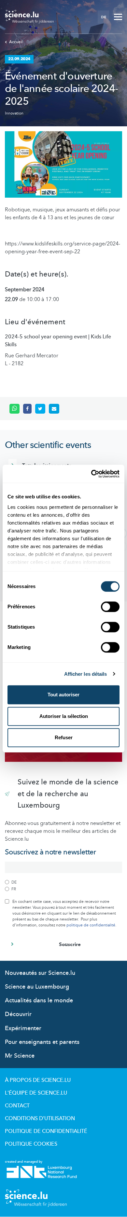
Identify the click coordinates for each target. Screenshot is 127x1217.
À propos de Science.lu (38, 1080)
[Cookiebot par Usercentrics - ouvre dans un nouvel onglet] (91, 474)
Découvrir (18, 1014)
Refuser (64, 737)
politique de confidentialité (90, 925)
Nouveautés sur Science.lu (40, 973)
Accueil (15, 42)
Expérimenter (23, 1028)
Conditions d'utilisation (40, 1118)
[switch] (110, 606)
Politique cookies (31, 1144)
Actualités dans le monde (39, 1000)
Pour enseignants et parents (42, 1042)
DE (103, 17)
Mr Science (20, 1056)
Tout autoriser (63, 694)
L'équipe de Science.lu (36, 1093)
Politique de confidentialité (46, 1131)
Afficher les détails (85, 674)
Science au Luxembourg (37, 987)
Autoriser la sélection (63, 716)
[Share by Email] (54, 409)
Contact (17, 1105)
